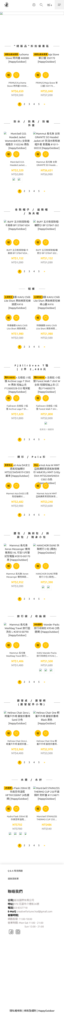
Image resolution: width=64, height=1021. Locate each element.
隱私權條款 (16, 1010)
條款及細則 (30, 1010)
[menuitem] (20, 104)
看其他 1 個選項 (47, 429)
